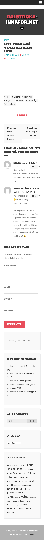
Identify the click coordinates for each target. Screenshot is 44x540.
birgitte (17, 97)
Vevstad (8, 310)
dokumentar (28, 469)
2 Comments (12, 58)
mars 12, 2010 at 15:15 (24, 192)
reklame (18, 493)
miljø (30, 481)
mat (26, 477)
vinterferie (10, 104)
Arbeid (10, 465)
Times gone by (25, 381)
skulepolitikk (32, 497)
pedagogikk (26, 485)
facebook (17, 473)
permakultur (14, 488)
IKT (29, 473)
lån (19, 477)
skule (23, 496)
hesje (24, 473)
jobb (33, 473)
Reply (34, 166)
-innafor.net (22, 19)
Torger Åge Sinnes (26, 188)
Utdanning (12, 508)
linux (16, 477)
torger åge (32, 100)
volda (23, 509)
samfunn (29, 493)
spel (19, 501)
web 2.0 (28, 509)
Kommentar (11, 265)
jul (8, 477)
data (24, 465)
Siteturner (31, 534)
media (24, 482)
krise (11, 477)
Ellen (17, 162)
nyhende (17, 485)
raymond (10, 100)
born (15, 465)
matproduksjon (14, 481)
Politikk (26, 489)
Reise (6, 40)
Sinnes (25, 55)
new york (28, 97)
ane (8, 97)
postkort (10, 493)
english (9, 473)
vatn (19, 509)
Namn (7, 287)
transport (17, 505)
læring (22, 477)
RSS (23, 493)
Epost (8, 299)
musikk (10, 485)
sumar (28, 501)
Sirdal (10, 496)
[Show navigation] (41, 2)
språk (23, 501)
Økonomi (10, 512)
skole (16, 497)
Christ (20, 465)
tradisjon (10, 505)
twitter (24, 505)
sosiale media (12, 501)
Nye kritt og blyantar (12, 133)
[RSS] (22, 28)
